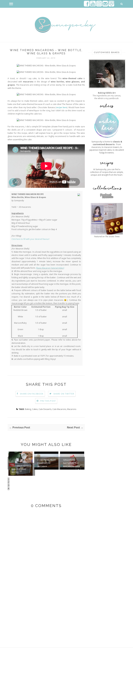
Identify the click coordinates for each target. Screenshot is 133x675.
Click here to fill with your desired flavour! (30, 239)
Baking (28, 409)
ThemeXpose (28, 671)
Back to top (116, 671)
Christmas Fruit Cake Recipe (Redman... (46, 463)
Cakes (35, 409)
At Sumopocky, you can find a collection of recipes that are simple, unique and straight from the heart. (106, 172)
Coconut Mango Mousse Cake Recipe (22, 469)
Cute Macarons (59, 409)
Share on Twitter (63, 393)
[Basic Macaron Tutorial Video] (50, 268)
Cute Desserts (45, 409)
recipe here (61, 107)
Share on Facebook (31, 393)
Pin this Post (48, 401)
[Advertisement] (106, 331)
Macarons (71, 409)
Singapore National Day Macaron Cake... (72, 463)
